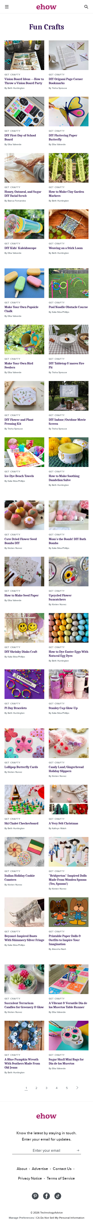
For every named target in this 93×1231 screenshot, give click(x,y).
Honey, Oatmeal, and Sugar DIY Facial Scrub (23, 194)
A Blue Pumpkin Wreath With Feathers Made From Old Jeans (22, 1063)
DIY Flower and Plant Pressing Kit (19, 422)
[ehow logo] (46, 7)
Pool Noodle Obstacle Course (68, 307)
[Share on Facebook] (46, 1196)
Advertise (40, 1168)
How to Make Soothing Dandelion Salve (64, 478)
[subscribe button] (78, 1150)
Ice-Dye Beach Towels (19, 476)
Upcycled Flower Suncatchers (60, 597)
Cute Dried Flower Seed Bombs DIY (21, 541)
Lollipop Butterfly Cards (21, 767)
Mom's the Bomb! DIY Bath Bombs (67, 541)
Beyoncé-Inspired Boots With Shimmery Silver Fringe (24, 938)
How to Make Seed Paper (22, 595)
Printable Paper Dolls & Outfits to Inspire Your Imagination (65, 940)
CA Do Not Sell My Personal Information (60, 1218)
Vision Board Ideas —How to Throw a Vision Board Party (24, 81)
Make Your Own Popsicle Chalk (21, 309)
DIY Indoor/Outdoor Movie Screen (67, 422)
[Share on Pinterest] (35, 1196)
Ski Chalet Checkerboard (21, 823)
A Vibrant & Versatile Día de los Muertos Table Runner (68, 1005)
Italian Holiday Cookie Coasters (20, 878)
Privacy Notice (30, 1178)
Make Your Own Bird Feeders (19, 365)
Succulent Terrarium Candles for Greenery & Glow (24, 1005)
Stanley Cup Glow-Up (63, 708)
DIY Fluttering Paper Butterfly (63, 137)
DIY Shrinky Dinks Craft (21, 652)
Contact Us (62, 1168)
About (22, 1168)
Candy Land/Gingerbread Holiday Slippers (66, 769)
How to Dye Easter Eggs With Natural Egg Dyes (68, 654)
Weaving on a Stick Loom (66, 248)
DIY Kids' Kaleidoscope (20, 248)
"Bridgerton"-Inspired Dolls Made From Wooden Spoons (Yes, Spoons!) (68, 880)
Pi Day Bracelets (16, 708)
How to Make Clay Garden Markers (66, 194)
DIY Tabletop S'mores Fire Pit (66, 365)
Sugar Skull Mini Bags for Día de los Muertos (66, 1061)
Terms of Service (61, 1178)
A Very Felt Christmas (63, 823)
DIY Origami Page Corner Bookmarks (66, 81)
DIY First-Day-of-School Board (20, 137)
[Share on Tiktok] (57, 1196)
